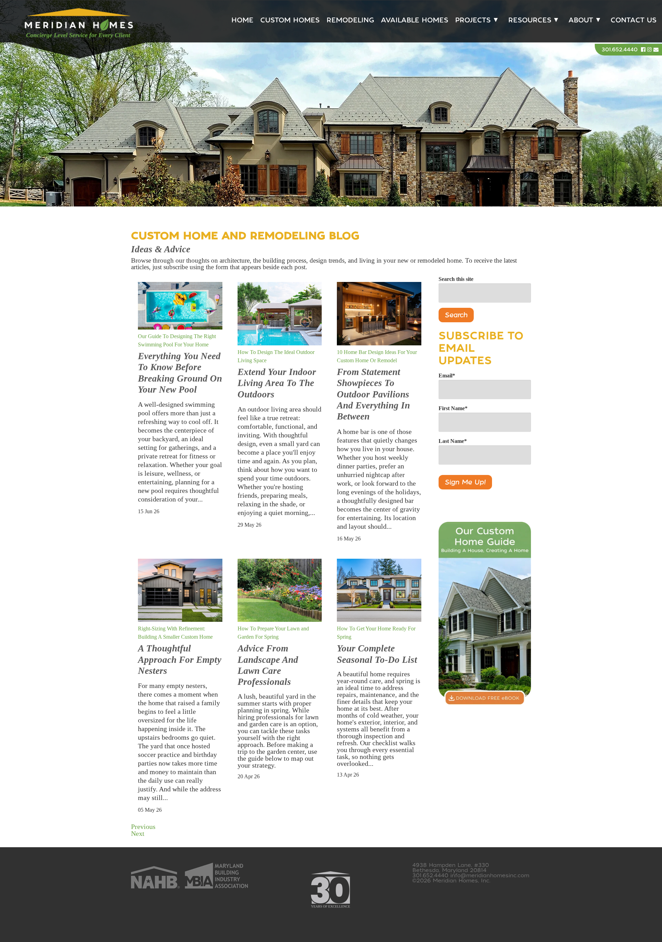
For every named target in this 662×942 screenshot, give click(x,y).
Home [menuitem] (242, 20)
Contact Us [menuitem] (633, 20)
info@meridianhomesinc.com (489, 875)
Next (137, 833)
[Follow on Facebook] (644, 50)
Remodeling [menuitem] (350, 20)
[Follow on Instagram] (650, 50)
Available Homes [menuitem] (414, 20)
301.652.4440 (620, 50)
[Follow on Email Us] (656, 50)
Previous (143, 826)
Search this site (456, 279)
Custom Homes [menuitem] (290, 20)
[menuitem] (475, 20)
